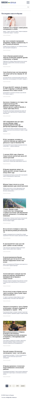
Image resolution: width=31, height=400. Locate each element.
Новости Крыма (6, 35)
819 (17, 386)
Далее (22, 386)
